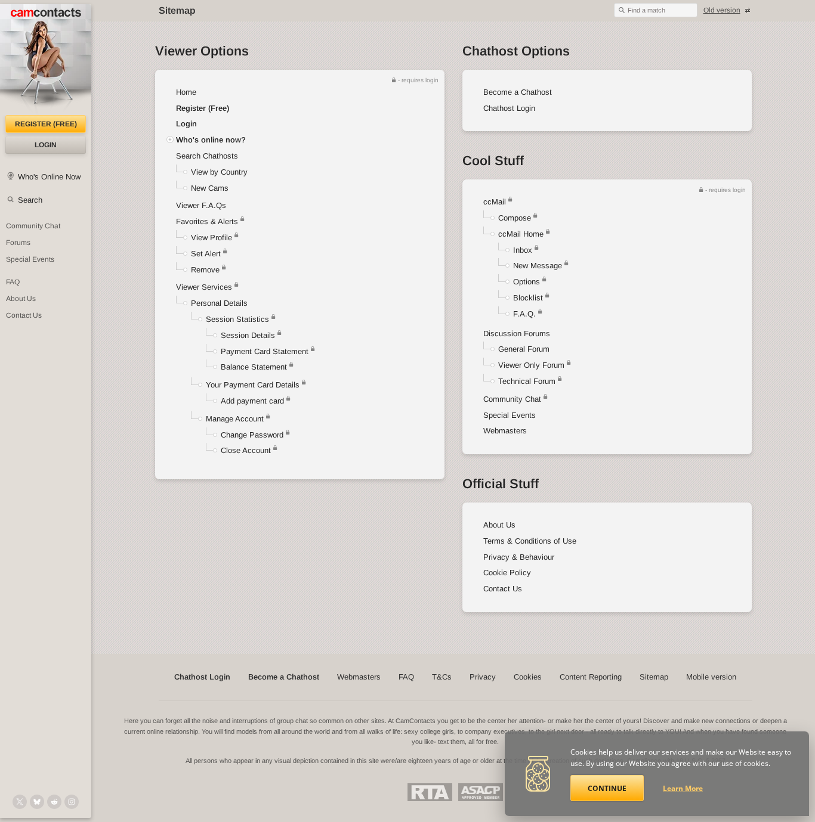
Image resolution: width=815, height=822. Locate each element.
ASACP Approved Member (480, 792)
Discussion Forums (516, 333)
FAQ (13, 282)
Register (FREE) (46, 124)
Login (46, 145)
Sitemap (654, 676)
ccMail (494, 201)
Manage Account (235, 418)
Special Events (30, 259)
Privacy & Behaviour (518, 557)
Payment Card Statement (264, 351)
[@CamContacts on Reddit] (54, 802)
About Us (21, 298)
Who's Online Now (49, 176)
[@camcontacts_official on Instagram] (71, 802)
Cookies (528, 676)
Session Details (248, 335)
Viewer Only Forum (531, 365)
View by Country (219, 171)
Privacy (483, 676)
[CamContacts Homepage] (45, 59)
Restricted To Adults (429, 792)
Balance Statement (254, 366)
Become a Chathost (517, 92)
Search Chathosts (207, 155)
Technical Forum (526, 381)
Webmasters (505, 430)
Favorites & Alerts (208, 221)
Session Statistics (237, 319)
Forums (18, 242)
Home (186, 92)
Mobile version (711, 676)
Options (526, 281)
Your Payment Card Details (253, 384)
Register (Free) (202, 108)
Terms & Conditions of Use (529, 540)
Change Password (252, 434)
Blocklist (528, 297)
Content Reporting (591, 676)
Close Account (246, 450)
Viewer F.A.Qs (201, 205)
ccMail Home (521, 233)
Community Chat (33, 226)
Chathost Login (509, 108)
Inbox (522, 250)
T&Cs (442, 676)
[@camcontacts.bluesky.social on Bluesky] (37, 802)
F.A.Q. (524, 313)
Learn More (683, 788)
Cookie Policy (507, 572)
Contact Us (24, 315)
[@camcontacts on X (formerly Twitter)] (20, 802)
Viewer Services (204, 287)
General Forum (523, 349)
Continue (607, 788)
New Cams (210, 188)
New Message (537, 265)
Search (30, 200)
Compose (514, 217)
